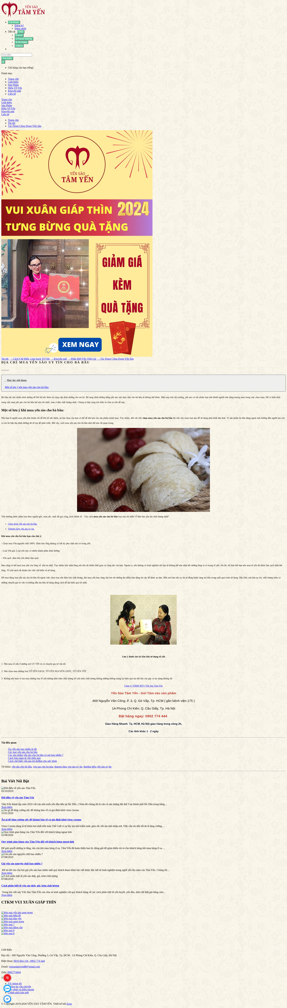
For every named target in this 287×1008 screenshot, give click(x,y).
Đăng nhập (20, 28)
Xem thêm (6, 807)
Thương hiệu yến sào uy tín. (21, 529)
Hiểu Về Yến (15, 87)
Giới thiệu (13, 81)
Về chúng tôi (15, 983)
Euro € (19, 35)
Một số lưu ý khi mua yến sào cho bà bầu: (27, 387)
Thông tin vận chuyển (19, 986)
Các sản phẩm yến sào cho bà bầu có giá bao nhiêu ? (35, 755)
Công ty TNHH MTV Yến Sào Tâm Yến (143, 686)
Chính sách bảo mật (18, 992)
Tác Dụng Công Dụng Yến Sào (24, 126)
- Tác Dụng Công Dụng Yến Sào (115, 358)
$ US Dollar (21, 42)
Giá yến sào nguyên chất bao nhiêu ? (22, 863)
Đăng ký (19, 25)
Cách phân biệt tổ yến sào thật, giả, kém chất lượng (30, 885)
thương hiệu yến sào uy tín (97, 766)
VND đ (19, 45)
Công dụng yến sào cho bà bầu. (22, 524)
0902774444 (14, 972)
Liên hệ (12, 93)
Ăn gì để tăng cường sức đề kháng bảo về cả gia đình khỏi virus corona (41, 819)
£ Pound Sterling (24, 38)
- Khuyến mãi (58, 358)
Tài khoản (14, 22)
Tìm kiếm (7, 58)
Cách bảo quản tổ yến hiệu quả (24, 758)
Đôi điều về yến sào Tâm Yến (17, 797)
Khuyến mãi (14, 90)
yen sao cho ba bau (43, 766)
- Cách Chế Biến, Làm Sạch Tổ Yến (29, 358)
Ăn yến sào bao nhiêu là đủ (22, 749)
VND (21, 32)
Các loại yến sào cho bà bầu (22, 752)
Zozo (69, 1003)
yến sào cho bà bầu (22, 766)
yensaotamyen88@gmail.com (24, 966)
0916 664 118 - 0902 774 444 (29, 961)
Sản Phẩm (13, 84)
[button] (143, 380)
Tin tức (11, 123)
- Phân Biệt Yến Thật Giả (81, 358)
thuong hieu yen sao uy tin (68, 766)
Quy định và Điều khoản (21, 989)
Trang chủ (13, 78)
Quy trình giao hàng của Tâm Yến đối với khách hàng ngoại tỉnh (37, 841)
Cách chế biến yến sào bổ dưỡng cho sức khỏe (32, 761)
